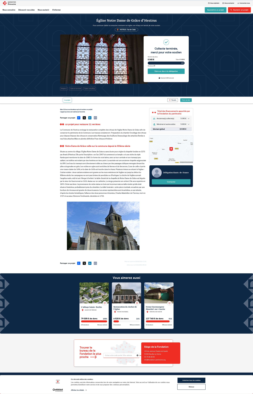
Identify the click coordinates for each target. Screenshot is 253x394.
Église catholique (89, 88)
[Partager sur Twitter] (84, 117)
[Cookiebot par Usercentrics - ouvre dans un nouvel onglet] (58, 390)
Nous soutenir (43, 10)
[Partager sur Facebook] (79, 117)
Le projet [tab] (67, 100)
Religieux (64, 88)
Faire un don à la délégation (166, 71)
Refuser (191, 387)
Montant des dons (153, 57)
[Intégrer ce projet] (95, 117)
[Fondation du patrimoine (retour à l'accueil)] (9, 3)
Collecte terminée (75, 88)
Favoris (173, 100)
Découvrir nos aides (26, 10)
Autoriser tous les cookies (191, 380)
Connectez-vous (245, 3)
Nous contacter (229, 3)
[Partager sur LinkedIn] (90, 117)
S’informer (56, 10)
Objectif (180, 59)
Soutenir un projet (240, 10)
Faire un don (186, 100)
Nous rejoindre (214, 3)
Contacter (171, 182)
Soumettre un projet (215, 10)
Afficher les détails (77, 390)
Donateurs (151, 66)
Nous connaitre (9, 10)
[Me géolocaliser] (137, 355)
